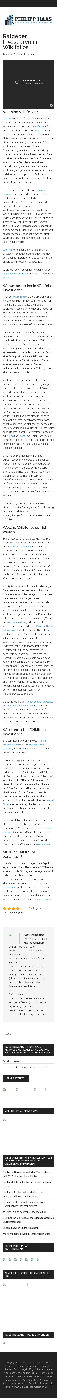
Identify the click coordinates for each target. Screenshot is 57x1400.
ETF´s (25, 273)
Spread (47, 899)
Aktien (6, 277)
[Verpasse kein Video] (27, 1260)
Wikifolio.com (20, 296)
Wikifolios (8, 118)
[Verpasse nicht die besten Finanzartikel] (39, 1260)
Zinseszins (9, 887)
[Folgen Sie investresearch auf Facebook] (5, 1260)
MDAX (22, 435)
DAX (11, 435)
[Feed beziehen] (22, 1260)
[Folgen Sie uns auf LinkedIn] (16, 1260)
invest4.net (33, 978)
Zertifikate (38, 126)
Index (37, 130)
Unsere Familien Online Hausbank (20, 1227)
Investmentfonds (12, 273)
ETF (5, 677)
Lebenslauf (37, 942)
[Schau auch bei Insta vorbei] (33, 1260)
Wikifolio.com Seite (21, 546)
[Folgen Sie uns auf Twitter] (11, 1260)
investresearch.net (28, 20)
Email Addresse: (11, 1061)
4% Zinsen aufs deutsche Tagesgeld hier (24, 1212)
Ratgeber (18, 912)
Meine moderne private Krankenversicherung (26, 1233)
